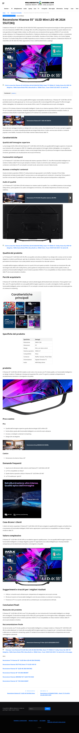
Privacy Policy (33, 720)
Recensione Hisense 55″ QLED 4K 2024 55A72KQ (17, 668)
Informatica (59, 8)
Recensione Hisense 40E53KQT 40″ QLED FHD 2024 (18, 677)
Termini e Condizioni (20, 720)
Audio (25, 8)
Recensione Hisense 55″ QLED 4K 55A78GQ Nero (21, 693)
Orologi (66, 8)
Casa (35, 8)
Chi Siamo (43, 720)
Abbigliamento (18, 8)
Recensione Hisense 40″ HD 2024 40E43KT (15, 673)
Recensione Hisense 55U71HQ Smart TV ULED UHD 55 (19, 664)
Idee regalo (52, 8)
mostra (13, 93)
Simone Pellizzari (20, 15)
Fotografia (44, 8)
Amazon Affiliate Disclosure (56, 722)
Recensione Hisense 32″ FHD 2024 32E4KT (15, 681)
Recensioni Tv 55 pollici (9, 15)
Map (48, 720)
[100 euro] (39, 3)
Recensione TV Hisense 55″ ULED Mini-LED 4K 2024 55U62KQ (21, 660)
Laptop (30, 8)
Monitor (6, 8)
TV (11, 8)
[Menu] (3, 3)
